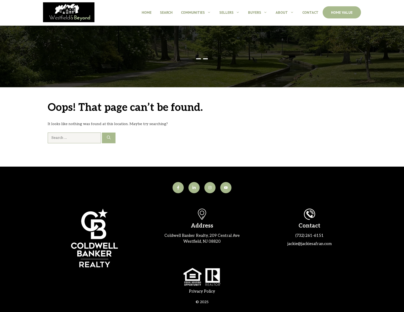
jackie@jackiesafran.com (309, 244)
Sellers (226, 12)
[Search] (108, 138)
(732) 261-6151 (309, 235)
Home (147, 12)
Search (166, 12)
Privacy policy (202, 291)
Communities (193, 12)
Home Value (342, 12)
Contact (310, 12)
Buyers (254, 12)
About (282, 12)
